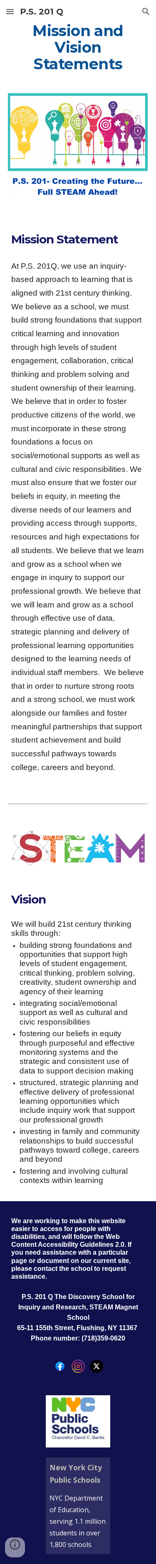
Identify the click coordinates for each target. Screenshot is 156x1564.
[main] (78, 48)
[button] (10, 11)
